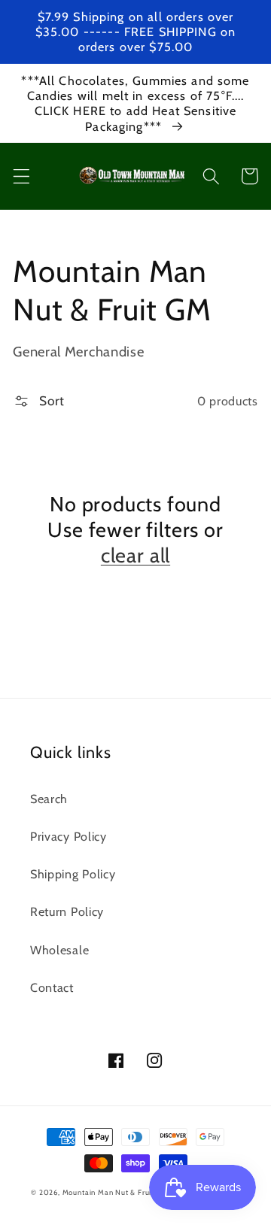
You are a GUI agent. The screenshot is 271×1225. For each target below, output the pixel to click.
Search (49, 798)
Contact (52, 987)
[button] (21, 176)
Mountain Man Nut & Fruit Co (114, 1192)
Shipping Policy (72, 873)
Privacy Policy (68, 836)
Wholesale (59, 949)
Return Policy (67, 911)
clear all (135, 555)
